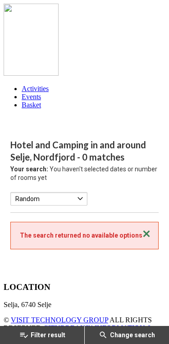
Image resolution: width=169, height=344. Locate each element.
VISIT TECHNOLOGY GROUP (59, 320)
